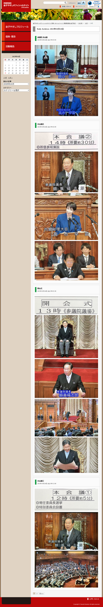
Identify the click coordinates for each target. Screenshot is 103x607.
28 (12, 73)
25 (27, 70)
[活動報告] (16, 46)
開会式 (39, 288)
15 (16, 68)
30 (20, 73)
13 (9, 68)
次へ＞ (41, 593)
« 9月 (5, 78)
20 (9, 70)
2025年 (80, 23)
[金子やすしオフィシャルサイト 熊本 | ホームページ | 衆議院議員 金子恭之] (16, 4)
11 (27, 65)
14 (12, 68)
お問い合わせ (94, 599)
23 (20, 70)
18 (27, 68)
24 (23, 70)
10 (23, 65)
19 (5, 70)
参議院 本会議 (42, 37)
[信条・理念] (16, 36)
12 (5, 68)
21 (12, 70)
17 (23, 68)
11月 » (10, 78)
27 (9, 73)
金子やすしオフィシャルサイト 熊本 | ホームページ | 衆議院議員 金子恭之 (54, 23)
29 (16, 73)
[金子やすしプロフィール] (16, 26)
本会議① (40, 481)
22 (16, 70)
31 (23, 73)
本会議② (40, 124)
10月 (86, 23)
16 (20, 68)
